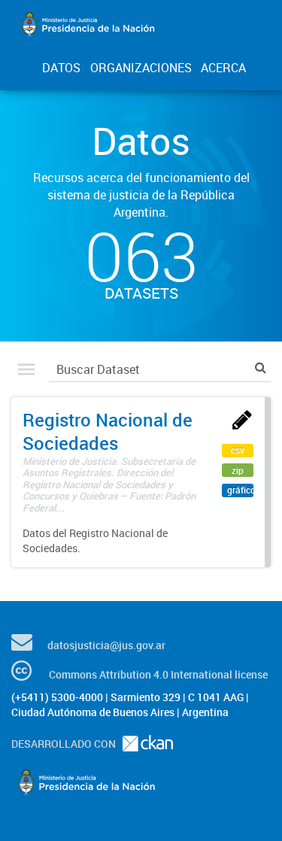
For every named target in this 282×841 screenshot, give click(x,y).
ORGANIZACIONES (141, 67)
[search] (260, 367)
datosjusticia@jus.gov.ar (106, 645)
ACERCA (223, 67)
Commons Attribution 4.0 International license (158, 674)
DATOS (61, 67)
